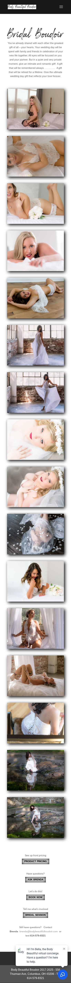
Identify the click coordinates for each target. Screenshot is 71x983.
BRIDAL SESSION (35, 915)
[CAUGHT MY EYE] (35, 128)
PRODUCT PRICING (35, 861)
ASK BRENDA (35, 879)
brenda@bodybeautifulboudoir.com (38, 931)
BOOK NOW (35, 897)
